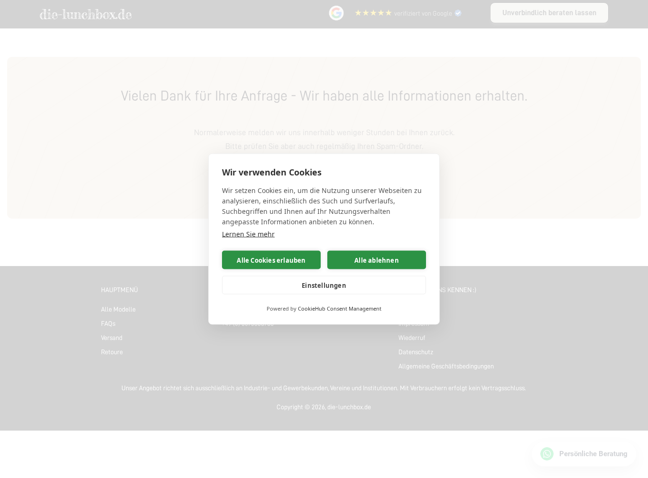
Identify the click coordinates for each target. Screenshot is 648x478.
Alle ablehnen (376, 260)
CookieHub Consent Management (339, 308)
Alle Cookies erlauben (271, 260)
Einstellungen (324, 285)
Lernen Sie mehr (248, 234)
